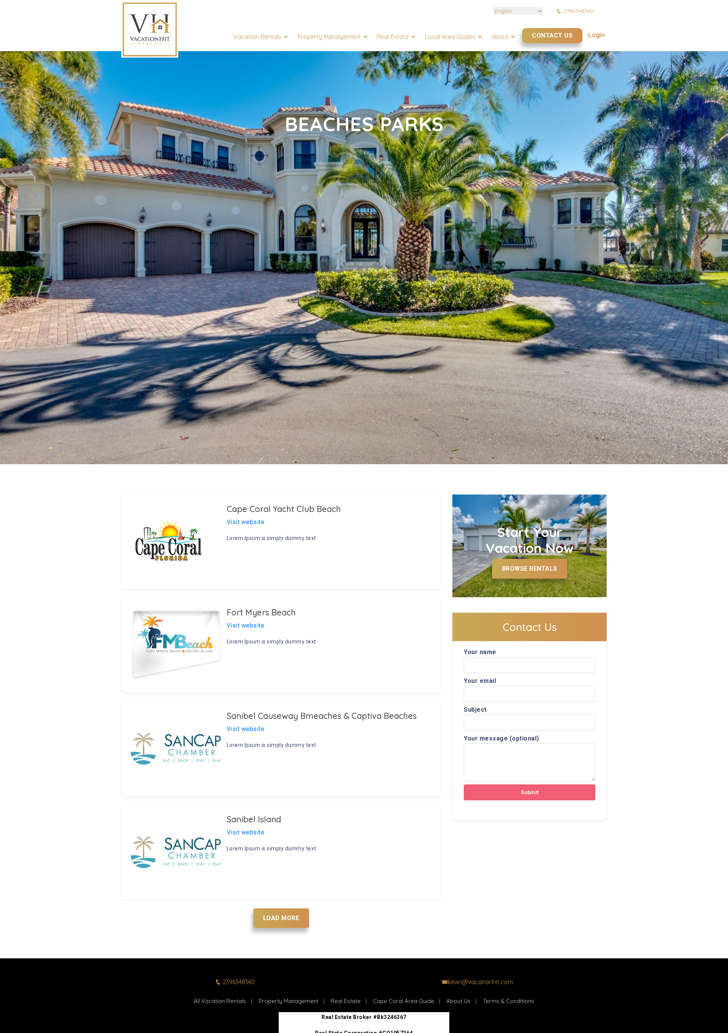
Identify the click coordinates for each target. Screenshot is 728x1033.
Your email (480, 680)
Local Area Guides (450, 37)
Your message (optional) (501, 738)
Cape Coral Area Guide (403, 1001)
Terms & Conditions (508, 1001)
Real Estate (393, 37)
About (499, 37)
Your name (480, 652)
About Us (458, 1001)
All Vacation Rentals (220, 1001)
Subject (475, 709)
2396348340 (578, 11)
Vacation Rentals (257, 37)
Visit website (246, 522)
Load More (281, 918)
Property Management (329, 37)
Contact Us (552, 35)
